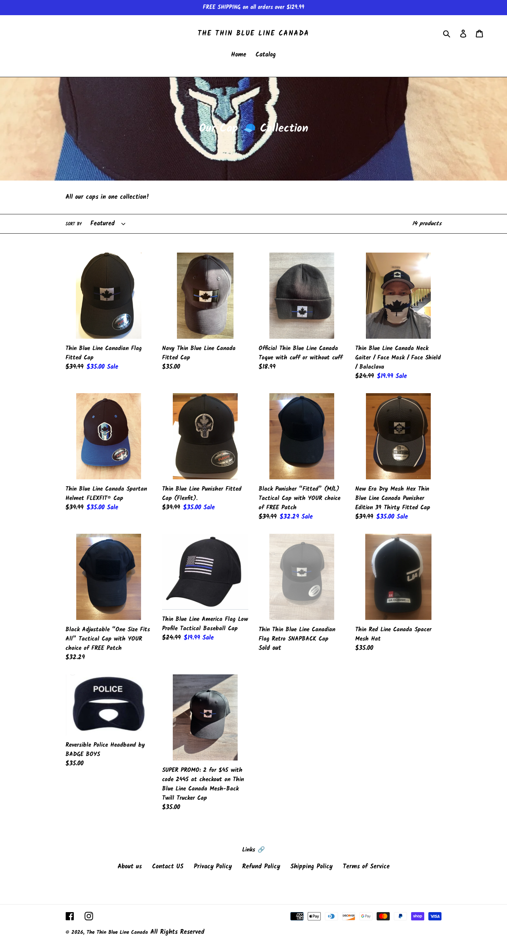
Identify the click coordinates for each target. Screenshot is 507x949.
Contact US (167, 867)
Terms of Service (366, 867)
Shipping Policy (311, 867)
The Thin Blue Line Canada (253, 34)
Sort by (74, 224)
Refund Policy (261, 867)
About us (130, 867)
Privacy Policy (213, 867)
